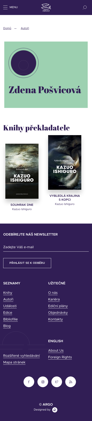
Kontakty (55, 319)
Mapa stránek (14, 362)
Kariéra (54, 299)
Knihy (7, 293)
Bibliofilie (10, 319)
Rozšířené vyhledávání (21, 356)
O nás (53, 293)
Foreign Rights (60, 357)
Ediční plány (58, 306)
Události (10, 306)
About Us (56, 350)
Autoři (25, 28)
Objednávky (58, 313)
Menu (14, 7)
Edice (7, 313)
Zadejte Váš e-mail (18, 247)
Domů (7, 28)
